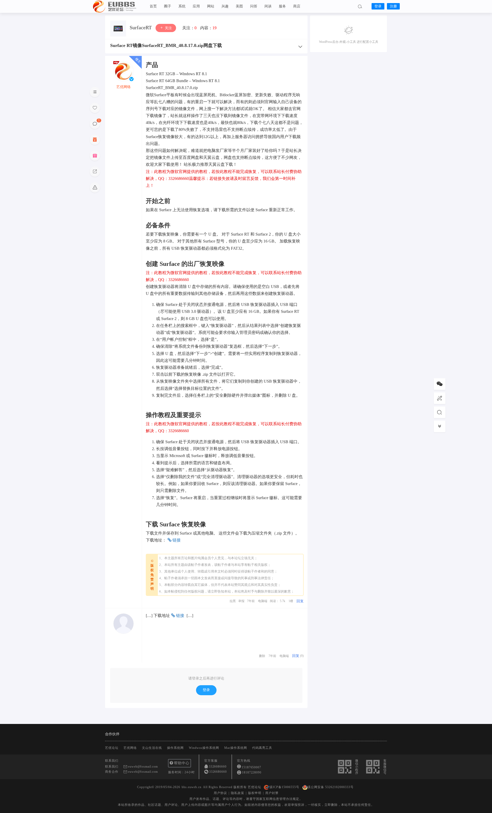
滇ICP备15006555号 (284, 787)
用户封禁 (272, 793)
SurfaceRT (141, 27)
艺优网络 (130, 748)
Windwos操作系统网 (204, 748)
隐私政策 (237, 793)
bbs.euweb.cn (191, 787)
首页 (153, 6)
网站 (210, 6)
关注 (168, 28)
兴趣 (225, 6)
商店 (296, 6)
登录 (378, 6)
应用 (196, 6)
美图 (239, 6)
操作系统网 (175, 748)
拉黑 (233, 601)
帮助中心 (181, 763)
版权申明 (254, 793)
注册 (393, 6)
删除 (262, 656)
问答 (253, 6)
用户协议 (220, 793)
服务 (282, 6)
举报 (241, 601)
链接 (176, 540)
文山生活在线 (152, 748)
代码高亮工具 (262, 748)
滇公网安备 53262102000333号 (331, 787)
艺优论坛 (118, 6)
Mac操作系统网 (235, 748)
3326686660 (218, 766)
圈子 (167, 6)
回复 (300, 601)
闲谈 (268, 6)
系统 (182, 6)
